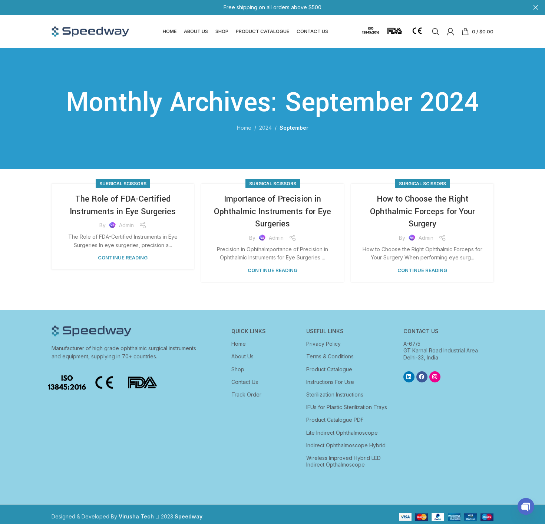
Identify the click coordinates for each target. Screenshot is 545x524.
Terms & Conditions (330, 356)
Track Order (246, 394)
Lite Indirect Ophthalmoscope (342, 433)
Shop (237, 369)
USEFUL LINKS (325, 331)
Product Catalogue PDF (335, 420)
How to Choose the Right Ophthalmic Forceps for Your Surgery (422, 211)
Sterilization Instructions (334, 394)
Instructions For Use (330, 382)
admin (126, 225)
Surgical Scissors (122, 183)
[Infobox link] (370, 31)
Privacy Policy (323, 344)
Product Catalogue (329, 369)
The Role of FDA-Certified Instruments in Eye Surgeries (123, 205)
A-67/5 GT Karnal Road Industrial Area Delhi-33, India (440, 350)
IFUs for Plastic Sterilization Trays (346, 407)
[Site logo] (90, 31)
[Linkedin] (408, 376)
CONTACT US (421, 331)
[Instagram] (434, 376)
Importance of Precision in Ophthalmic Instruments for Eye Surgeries (272, 211)
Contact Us (244, 382)
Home (244, 128)
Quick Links (248, 331)
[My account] (450, 31)
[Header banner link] (261, 7)
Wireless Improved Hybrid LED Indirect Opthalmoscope (343, 461)
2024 (265, 128)
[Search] (435, 31)
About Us (242, 356)
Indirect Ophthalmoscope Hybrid (346, 445)
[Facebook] (421, 376)
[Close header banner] (535, 7)
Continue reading (123, 258)
